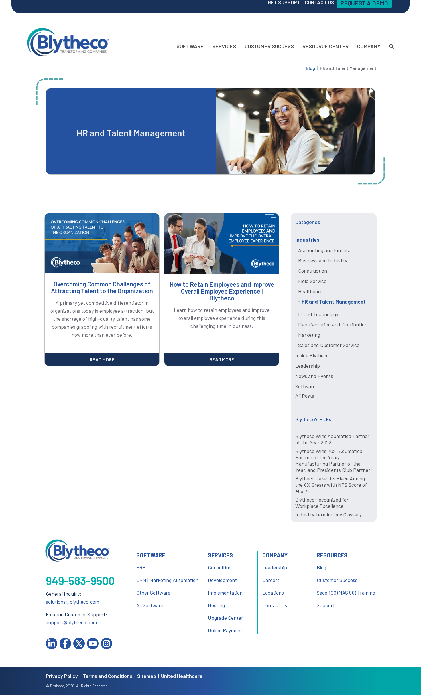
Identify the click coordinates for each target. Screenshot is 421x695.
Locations (273, 592)
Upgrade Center (225, 618)
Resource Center (325, 46)
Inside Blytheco (312, 355)
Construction (312, 271)
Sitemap (146, 676)
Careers (271, 580)
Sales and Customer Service (328, 345)
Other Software (153, 592)
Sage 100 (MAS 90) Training (346, 592)
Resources (332, 555)
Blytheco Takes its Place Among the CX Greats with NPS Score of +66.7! (331, 484)
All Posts (304, 396)
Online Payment (225, 630)
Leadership (307, 366)
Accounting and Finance (324, 250)
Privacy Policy (62, 676)
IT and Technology (318, 314)
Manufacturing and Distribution (332, 324)
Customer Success (269, 46)
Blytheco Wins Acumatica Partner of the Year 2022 (332, 439)
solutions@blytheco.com (72, 602)
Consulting (219, 567)
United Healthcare (181, 676)
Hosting (216, 605)
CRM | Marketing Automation (167, 580)
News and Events (314, 376)
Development (222, 580)
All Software (149, 605)
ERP (141, 567)
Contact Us (274, 605)
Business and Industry (322, 260)
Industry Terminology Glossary (328, 514)
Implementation (225, 592)
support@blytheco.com (71, 622)
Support (326, 605)
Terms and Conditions (107, 676)
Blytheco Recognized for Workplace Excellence (322, 502)
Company (369, 46)
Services (224, 46)
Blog (310, 68)
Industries (307, 240)
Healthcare (310, 291)
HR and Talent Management (334, 301)
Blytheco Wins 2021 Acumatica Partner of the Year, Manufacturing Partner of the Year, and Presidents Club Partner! (333, 460)
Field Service (312, 281)
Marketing (309, 335)
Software (190, 46)
